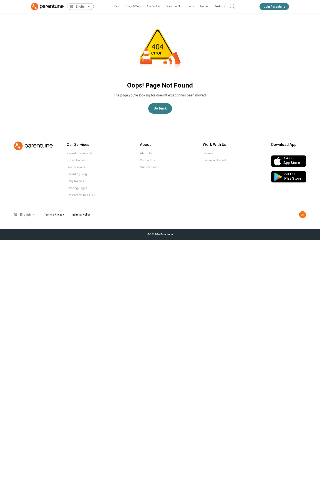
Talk (116, 6)
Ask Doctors (153, 6)
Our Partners (149, 167)
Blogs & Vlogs (133, 6)
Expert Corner (76, 160)
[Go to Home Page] (47, 6)
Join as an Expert (214, 160)
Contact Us (147, 160)
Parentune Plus (174, 6)
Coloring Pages (77, 188)
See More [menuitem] (220, 6)
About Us (146, 153)
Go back (160, 108)
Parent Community (80, 153)
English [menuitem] (81, 6)
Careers (208, 153)
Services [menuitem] (204, 6)
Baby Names (75, 181)
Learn (191, 6)
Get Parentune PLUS (81, 195)
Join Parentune (274, 6)
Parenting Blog (77, 174)
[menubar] (83, 6)
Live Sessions (76, 167)
